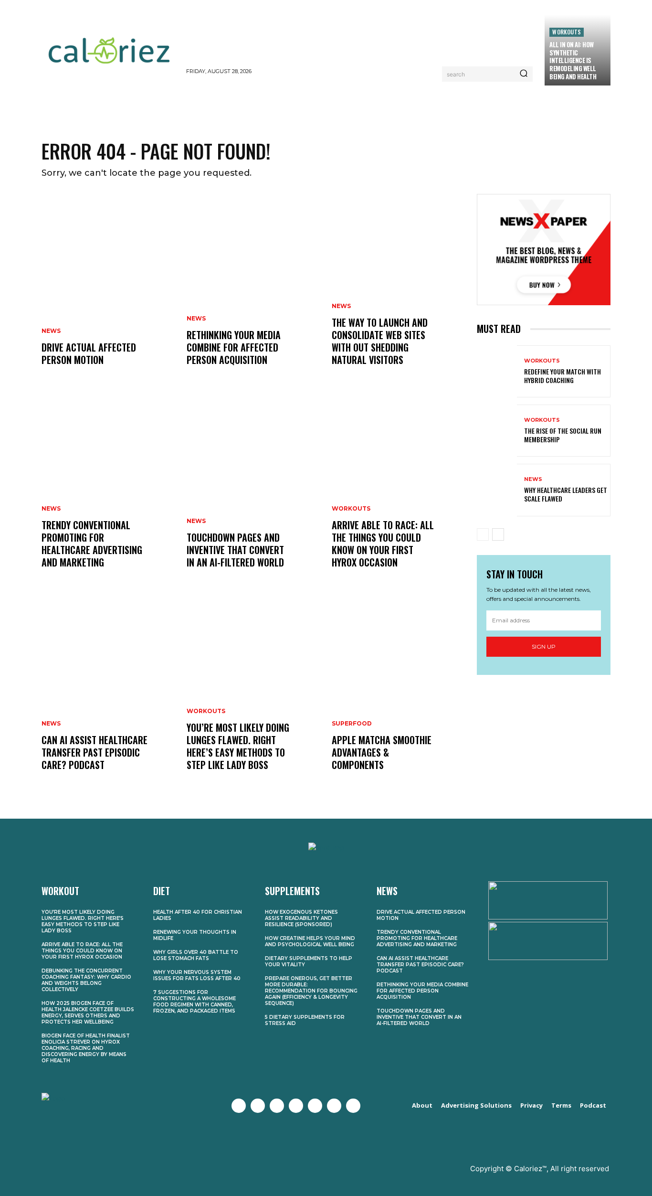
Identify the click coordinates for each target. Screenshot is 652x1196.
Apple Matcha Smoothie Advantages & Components (381, 752)
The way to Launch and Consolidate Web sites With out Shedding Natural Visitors (380, 341)
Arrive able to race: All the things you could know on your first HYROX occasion (383, 543)
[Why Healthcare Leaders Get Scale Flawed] (497, 490)
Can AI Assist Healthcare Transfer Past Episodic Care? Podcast (94, 752)
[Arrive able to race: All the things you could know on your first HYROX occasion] (398, 491)
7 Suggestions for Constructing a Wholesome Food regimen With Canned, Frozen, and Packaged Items (194, 1001)
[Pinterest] (315, 1106)
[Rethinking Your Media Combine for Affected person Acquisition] (253, 289)
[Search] (524, 74)
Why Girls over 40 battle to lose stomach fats (195, 955)
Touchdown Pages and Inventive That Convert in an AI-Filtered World (235, 549)
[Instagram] (277, 1106)
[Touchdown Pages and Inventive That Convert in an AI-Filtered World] (253, 491)
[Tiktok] (353, 1106)
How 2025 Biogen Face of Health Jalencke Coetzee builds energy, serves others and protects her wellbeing (88, 1012)
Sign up (544, 646)
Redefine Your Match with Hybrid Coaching (562, 375)
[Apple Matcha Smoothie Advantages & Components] (398, 694)
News (51, 331)
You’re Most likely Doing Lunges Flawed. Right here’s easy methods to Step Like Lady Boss (238, 746)
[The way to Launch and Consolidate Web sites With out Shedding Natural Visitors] (398, 289)
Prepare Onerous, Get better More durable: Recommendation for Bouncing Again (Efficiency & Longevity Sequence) (311, 990)
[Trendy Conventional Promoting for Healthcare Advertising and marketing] (108, 491)
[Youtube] (296, 1106)
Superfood (352, 723)
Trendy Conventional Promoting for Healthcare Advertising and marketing (92, 543)
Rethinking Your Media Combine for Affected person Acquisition (234, 347)
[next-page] (498, 534)
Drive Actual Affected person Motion (89, 353)
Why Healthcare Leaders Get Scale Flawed (565, 494)
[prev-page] (483, 534)
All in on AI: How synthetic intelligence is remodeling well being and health (572, 61)
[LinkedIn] (334, 1106)
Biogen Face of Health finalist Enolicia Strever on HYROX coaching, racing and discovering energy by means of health (86, 1048)
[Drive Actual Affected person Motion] (108, 289)
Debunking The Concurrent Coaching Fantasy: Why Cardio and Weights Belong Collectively (86, 980)
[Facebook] (238, 1106)
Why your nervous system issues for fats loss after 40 (197, 975)
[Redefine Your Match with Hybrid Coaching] (497, 371)
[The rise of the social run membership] (497, 431)
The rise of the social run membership (562, 435)
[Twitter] (258, 1106)
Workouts (566, 32)
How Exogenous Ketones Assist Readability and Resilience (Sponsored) (301, 918)
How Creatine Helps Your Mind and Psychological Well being (310, 941)
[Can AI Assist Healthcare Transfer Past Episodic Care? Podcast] (108, 694)
